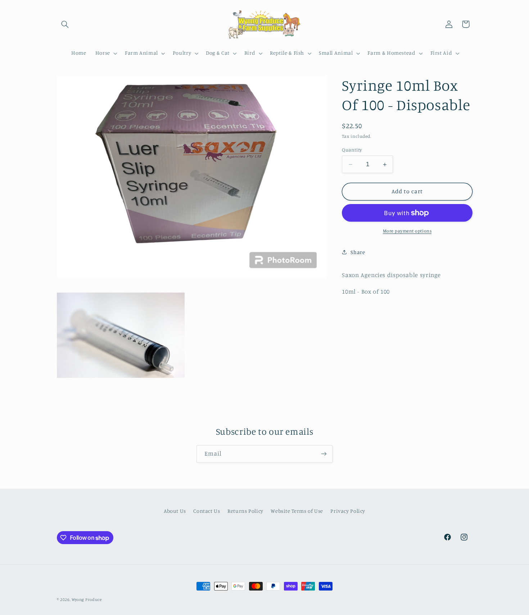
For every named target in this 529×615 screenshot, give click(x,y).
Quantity (352, 150)
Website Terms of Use (297, 511)
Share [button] (358, 252)
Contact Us (206, 511)
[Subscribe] (324, 454)
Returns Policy (245, 511)
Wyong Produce (87, 599)
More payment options (407, 231)
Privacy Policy (347, 511)
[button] (65, 24)
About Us (175, 511)
